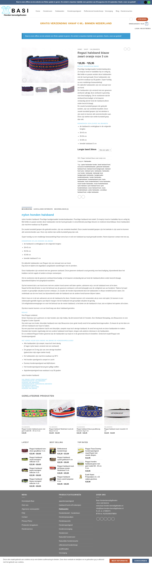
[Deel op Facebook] (79, 196)
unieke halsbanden (93, 190)
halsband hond (82, 169)
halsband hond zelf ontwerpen (70, 505)
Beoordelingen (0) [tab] (61, 209)
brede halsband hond (104, 164)
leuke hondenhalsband (92, 181)
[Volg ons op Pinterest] (113, 519)
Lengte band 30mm (87, 149)
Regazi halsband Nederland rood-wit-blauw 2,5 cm (61, 430)
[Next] (71, 65)
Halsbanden (95, 49)
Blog (117, 11)
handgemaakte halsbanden (86, 175)
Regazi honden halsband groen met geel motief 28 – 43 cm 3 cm (33, 430)
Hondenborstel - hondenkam (69, 513)
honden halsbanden (95, 177)
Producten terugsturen (30, 525)
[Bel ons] (148, 2)
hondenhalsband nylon (94, 179)
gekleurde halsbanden (102, 166)
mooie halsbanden (104, 181)
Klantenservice (27, 529)
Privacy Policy (27, 521)
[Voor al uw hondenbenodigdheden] (17, 11)
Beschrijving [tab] (27, 209)
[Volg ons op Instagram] (142, 2)
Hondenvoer (63, 533)
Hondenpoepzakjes (66, 517)
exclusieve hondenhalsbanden (87, 166)
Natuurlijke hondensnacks (68, 541)
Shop (86, 49)
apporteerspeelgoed (66, 501)
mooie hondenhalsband (101, 183)
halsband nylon (89, 171)
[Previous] (25, 65)
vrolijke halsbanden (93, 192)
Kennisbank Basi (28, 501)
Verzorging (63, 553)
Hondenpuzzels (65, 521)
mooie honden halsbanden (85, 183)
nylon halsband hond (93, 186)
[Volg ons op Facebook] (138, 2)
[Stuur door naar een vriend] (83, 196)
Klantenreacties (126, 11)
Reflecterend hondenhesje (93, 11)
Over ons (25, 505)
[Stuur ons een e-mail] (145, 2)
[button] (138, 24)
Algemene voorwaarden (30, 509)
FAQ (23, 513)
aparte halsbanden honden (89, 164)
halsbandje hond (98, 173)
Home (38, 11)
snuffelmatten (64, 549)
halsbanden (98, 171)
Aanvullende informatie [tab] (43, 209)
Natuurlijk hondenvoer (67, 537)
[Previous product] (128, 49)
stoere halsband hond (94, 188)
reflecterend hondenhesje (68, 545)
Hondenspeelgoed (66, 525)
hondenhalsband (82, 179)
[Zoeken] (131, 19)
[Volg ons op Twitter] (105, 519)
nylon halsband (82, 186)
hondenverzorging (65, 529)
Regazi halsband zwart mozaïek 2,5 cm (116, 430)
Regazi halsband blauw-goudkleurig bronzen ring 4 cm (88, 430)
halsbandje (89, 173)
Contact (24, 517)
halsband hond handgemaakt (95, 169)
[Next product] (125, 49)
